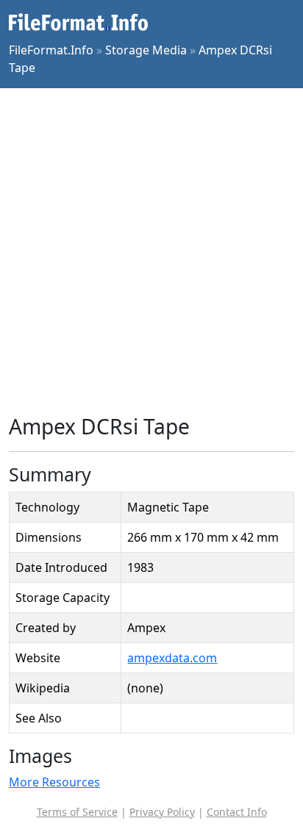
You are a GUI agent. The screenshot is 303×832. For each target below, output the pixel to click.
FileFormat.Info (51, 50)
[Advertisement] (151, 251)
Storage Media (146, 50)
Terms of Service (77, 812)
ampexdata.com (172, 658)
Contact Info (237, 812)
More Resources (54, 782)
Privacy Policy (162, 812)
